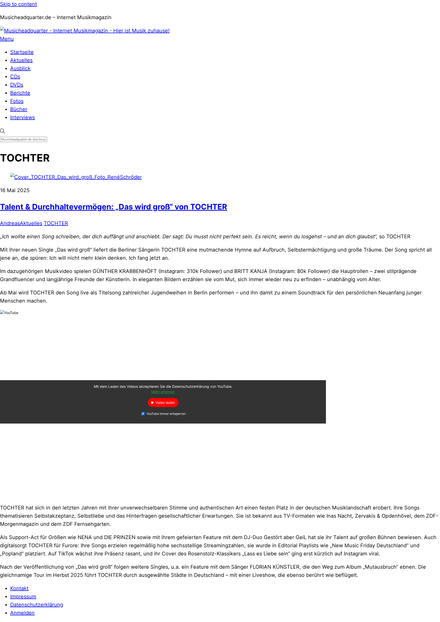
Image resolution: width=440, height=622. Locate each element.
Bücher (18, 109)
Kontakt (19, 588)
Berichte (20, 93)
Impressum (23, 596)
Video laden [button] (165, 403)
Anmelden (22, 613)
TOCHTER (56, 223)
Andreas (10, 223)
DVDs (16, 85)
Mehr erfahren (163, 392)
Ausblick (20, 68)
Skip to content (18, 4)
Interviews (22, 117)
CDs (15, 76)
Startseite (22, 52)
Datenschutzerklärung (36, 605)
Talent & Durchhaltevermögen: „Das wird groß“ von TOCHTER (113, 206)
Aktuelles (21, 60)
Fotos (16, 101)
